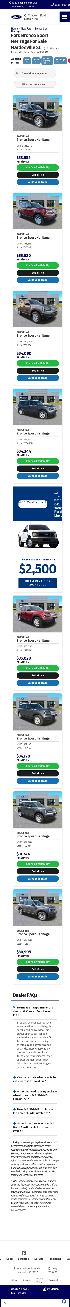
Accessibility (54, 1280)
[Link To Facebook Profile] (24, 1253)
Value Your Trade (38, 182)
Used (9, 1258)
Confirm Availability (37, 167)
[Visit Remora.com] (51, 1289)
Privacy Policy (39, 1280)
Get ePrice (38, 174)
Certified (23, 1258)
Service (38, 1258)
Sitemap (27, 1280)
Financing (55, 1258)
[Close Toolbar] (6, 1303)
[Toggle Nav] (65, 17)
